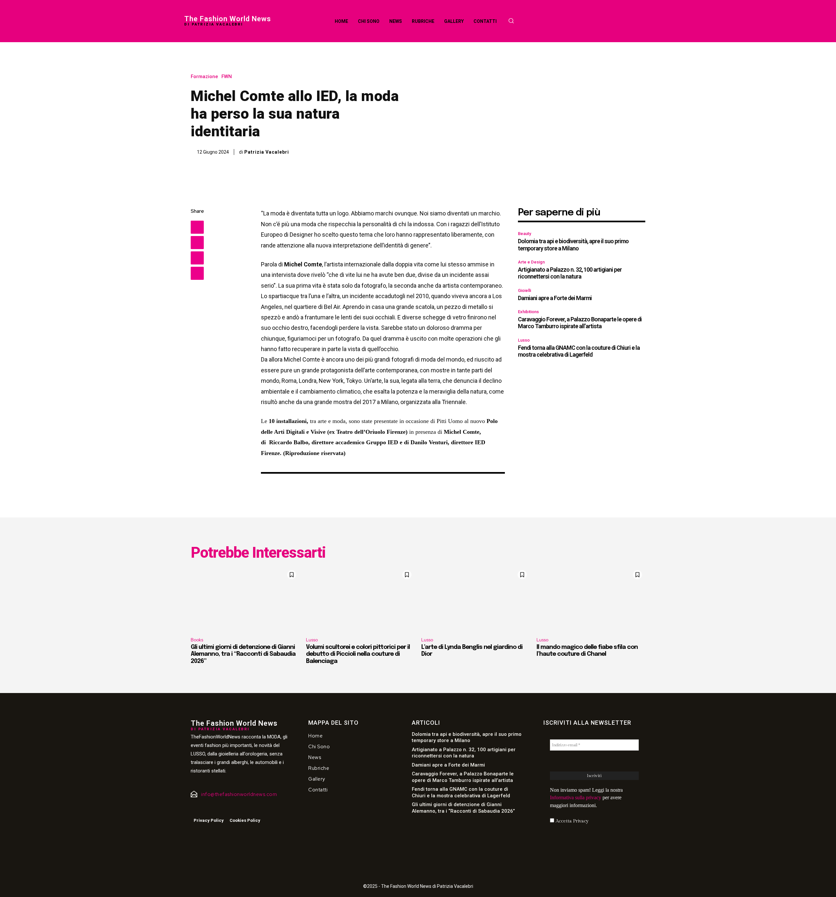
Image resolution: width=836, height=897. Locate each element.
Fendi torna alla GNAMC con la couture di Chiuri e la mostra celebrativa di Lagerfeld (579, 351)
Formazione (204, 76)
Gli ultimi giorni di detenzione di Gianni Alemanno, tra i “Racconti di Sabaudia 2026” (243, 654)
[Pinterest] (197, 257)
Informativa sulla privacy (575, 797)
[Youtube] (212, 809)
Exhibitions (528, 311)
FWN (226, 76)
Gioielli (524, 290)
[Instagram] (202, 809)
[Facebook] (197, 227)
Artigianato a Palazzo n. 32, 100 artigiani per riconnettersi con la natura (570, 273)
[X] (197, 242)
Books (197, 640)
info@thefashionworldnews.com (239, 794)
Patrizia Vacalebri (266, 152)
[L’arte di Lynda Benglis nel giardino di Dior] (475, 599)
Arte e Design (531, 262)
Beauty (524, 233)
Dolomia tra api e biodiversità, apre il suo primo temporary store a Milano (573, 245)
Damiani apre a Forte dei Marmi (555, 298)
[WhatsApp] (197, 273)
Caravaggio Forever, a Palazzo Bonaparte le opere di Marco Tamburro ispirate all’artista (580, 323)
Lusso (524, 340)
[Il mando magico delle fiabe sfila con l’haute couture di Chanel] (591, 599)
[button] (511, 21)
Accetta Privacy (571, 821)
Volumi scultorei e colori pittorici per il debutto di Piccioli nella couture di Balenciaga (358, 654)
